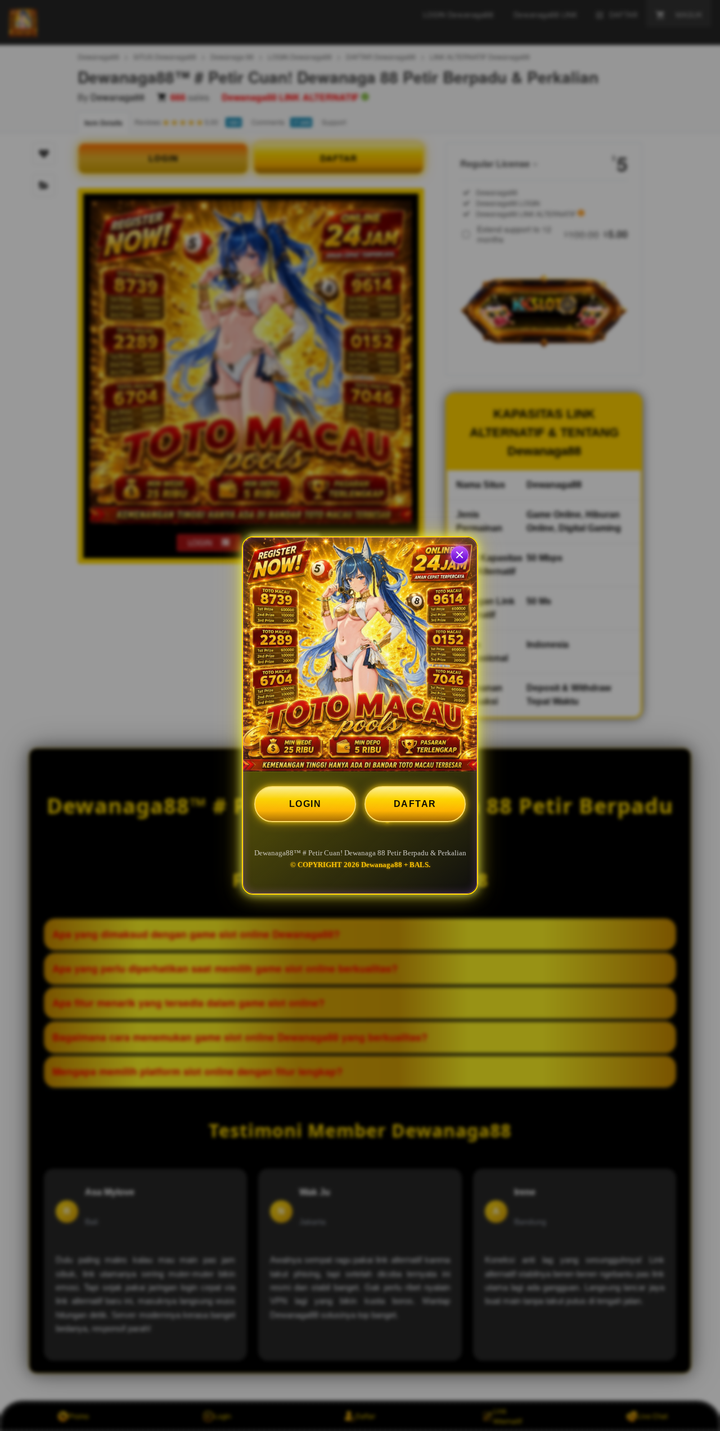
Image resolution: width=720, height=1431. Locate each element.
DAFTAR (415, 804)
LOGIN (305, 804)
